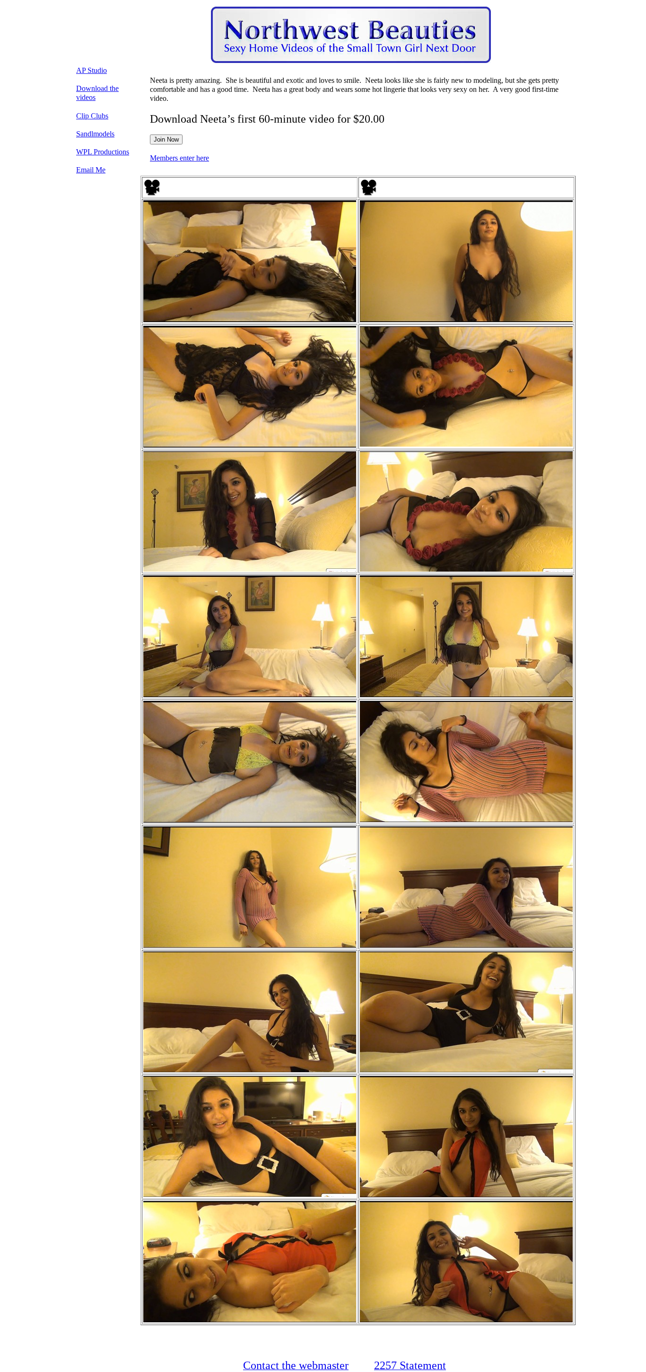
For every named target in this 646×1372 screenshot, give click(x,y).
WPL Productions (102, 152)
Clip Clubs (92, 116)
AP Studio (91, 70)
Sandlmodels (95, 134)
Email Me (90, 170)
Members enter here (179, 158)
